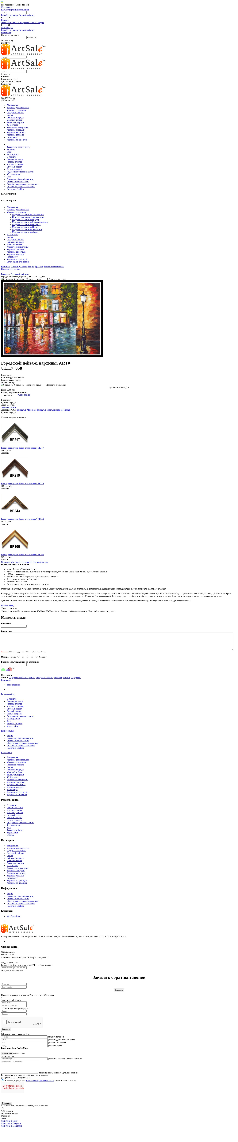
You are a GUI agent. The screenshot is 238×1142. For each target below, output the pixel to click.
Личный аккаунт (14, 711)
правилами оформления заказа (40, 1080)
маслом (66, 677)
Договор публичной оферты (20, 179)
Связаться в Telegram (11, 1123)
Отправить (6, 1103)
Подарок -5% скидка (10, 269)
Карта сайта (12, 726)
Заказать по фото (14, 723)
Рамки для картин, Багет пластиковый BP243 (22, 519)
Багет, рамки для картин (18, 262)
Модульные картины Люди (25, 232)
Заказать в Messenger (26, 410)
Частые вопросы (20, 22)
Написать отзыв (33, 279)
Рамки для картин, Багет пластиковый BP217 (22, 448)
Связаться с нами (15, 159)
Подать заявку (7, 605)
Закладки (11, 149)
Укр (3, 43)
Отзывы (10, 835)
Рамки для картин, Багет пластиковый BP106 (22, 554)
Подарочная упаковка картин (20, 172)
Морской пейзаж (14, 120)
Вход (3, 15)
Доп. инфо (16, 562)
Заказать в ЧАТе (8, 407)
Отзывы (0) (27, 562)
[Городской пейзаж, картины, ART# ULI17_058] (52, 356)
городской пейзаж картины (22, 677)
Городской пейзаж (15, 112)
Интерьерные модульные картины (28, 217)
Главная (5, 274)
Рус (8, 43)
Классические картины (17, 127)
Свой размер (24, 395)
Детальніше (6, 7)
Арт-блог (39, 266)
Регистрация (12, 15)
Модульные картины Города (25, 219)
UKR (8, 17)
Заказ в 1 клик (7, 405)
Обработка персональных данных (22, 184)
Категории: (6, 752)
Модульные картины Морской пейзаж (30, 222)
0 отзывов (19, 279)
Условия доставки (15, 164)
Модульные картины (16, 110)
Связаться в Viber (9, 1121)
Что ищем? (32, 37)
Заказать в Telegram (61, 410)
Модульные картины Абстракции (28, 214)
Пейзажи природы (15, 117)
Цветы (10, 115)
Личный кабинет (27, 15)
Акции (31, 266)
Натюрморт (12, 137)
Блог (9, 177)
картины (58, 677)
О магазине (6, 22)
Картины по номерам (17, 794)
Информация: (7, 731)
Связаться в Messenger (11, 1126)
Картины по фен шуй (17, 140)
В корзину (6, 400)
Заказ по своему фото (54, 266)
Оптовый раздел (36, 22)
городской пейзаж (44, 677)
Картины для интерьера (18, 107)
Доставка (22, 266)
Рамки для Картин (15, 122)
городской (76, 677)
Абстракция (12, 105)
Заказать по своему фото (18, 147)
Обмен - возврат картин (18, 181)
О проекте (11, 157)
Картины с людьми (16, 130)
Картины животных (16, 132)
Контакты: (6, 680)
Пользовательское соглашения (21, 186)
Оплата (14, 266)
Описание (6, 562)
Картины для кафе (15, 135)
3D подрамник (13, 174)
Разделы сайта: (8, 694)
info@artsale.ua (13, 685)
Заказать (5, 453)
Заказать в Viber (44, 410)
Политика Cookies (15, 189)
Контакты (5, 266)
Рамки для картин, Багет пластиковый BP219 (22, 483)
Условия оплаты (14, 162)
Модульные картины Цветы (25, 227)
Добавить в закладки (56, 279)
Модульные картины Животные (27, 229)
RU (2, 17)
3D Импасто (12, 125)
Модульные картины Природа (26, 224)
